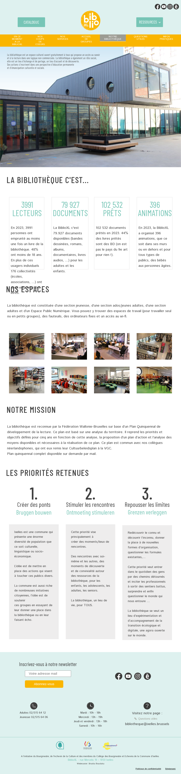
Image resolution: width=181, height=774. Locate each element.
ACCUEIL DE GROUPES (86, 39)
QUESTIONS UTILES (140, 38)
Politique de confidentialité (148, 768)
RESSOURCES (148, 21)
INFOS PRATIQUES (166, 38)
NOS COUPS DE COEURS (40, 40)
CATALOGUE (31, 22)
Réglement (170, 768)
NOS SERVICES (62, 38)
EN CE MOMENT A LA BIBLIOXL (17, 40)
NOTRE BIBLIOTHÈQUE (112, 38)
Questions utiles (147, 719)
